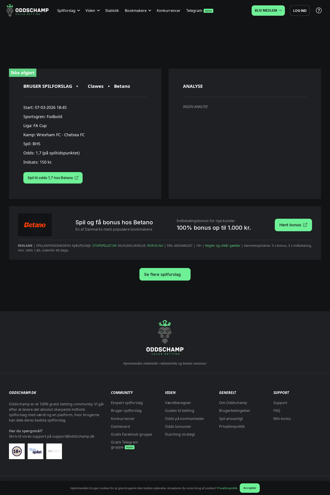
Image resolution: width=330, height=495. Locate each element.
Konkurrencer (123, 418)
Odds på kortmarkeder (184, 418)
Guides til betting (179, 410)
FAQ (276, 410)
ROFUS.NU (155, 245)
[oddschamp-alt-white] (27, 10)
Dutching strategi (180, 434)
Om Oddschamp (233, 402)
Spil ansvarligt (231, 418)
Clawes (95, 86)
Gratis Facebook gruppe (131, 434)
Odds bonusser (178, 426)
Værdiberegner (178, 402)
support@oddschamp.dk (73, 436)
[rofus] (54, 453)
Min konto (282, 418)
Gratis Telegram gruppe (124, 445)
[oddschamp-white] (165, 337)
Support (280, 402)
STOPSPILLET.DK (104, 245)
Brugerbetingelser (234, 410)
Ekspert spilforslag (127, 402)
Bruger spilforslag (126, 410)
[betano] (35, 224)
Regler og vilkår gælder (222, 245)
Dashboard (120, 426)
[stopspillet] (35, 451)
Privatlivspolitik (232, 426)
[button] (77, 10)
